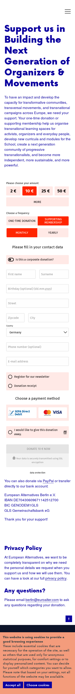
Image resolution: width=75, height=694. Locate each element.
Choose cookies (38, 685)
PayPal (48, 480)
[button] (68, 11)
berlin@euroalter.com (42, 599)
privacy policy (55, 578)
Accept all (13, 685)
